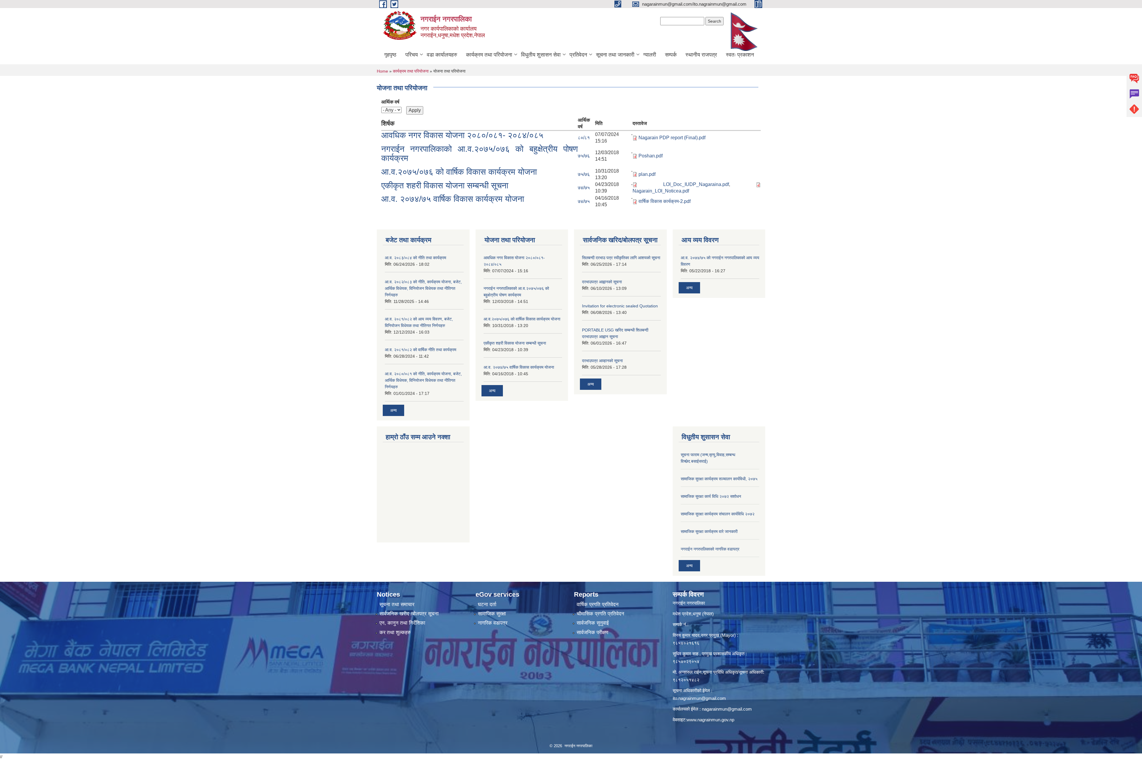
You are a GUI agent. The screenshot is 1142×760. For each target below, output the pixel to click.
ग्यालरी (649, 55)
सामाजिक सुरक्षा (492, 614)
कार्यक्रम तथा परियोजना (489, 55)
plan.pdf (647, 174)
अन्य (393, 410)
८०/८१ (584, 137)
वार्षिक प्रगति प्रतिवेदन (598, 604)
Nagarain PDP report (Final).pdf (672, 137)
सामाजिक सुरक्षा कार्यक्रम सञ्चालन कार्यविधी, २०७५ (719, 478)
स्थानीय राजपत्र (701, 55)
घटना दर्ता (487, 604)
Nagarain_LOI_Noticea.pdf (661, 190)
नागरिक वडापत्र (492, 623)
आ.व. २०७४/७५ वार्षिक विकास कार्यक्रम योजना (452, 199)
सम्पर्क (671, 55)
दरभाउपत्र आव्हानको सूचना (602, 360)
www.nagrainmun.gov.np (710, 719)
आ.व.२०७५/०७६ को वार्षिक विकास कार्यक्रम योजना (459, 171)
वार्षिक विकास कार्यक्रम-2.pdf (665, 201)
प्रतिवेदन (578, 55)
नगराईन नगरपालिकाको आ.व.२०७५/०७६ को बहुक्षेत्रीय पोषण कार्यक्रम (479, 153)
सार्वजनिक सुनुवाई (593, 623)
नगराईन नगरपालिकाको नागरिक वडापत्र (710, 549)
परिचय (411, 55)
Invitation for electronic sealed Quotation (620, 306)
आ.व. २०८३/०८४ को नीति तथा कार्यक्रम (415, 257)
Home (382, 71)
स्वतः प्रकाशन (740, 55)
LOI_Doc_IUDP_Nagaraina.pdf (696, 184)
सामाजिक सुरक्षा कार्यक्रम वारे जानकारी (709, 531)
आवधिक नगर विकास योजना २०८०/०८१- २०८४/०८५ (462, 135)
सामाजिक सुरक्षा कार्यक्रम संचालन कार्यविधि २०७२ (717, 514)
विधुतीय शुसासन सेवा (541, 55)
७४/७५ (584, 187)
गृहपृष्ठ (390, 55)
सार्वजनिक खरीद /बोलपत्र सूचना (409, 614)
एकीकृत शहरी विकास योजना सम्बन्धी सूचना (444, 185)
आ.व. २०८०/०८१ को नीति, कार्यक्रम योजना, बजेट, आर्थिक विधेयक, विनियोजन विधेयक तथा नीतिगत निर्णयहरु (423, 380)
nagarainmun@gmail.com (727, 708)
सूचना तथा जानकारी (615, 55)
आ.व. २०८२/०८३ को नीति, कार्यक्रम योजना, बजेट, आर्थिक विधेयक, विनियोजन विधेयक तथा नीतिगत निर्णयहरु (423, 288)
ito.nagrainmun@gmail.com (699, 698)
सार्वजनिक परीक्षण (592, 632)
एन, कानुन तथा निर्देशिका (402, 623)
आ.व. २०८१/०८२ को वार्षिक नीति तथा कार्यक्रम (420, 349)
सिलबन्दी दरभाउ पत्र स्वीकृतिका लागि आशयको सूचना (621, 257)
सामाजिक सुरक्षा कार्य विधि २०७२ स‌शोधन (711, 496)
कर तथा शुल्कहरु (395, 632)
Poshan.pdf (651, 155)
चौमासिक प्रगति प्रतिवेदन (600, 614)
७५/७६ (584, 155)
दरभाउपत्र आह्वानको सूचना (602, 281)
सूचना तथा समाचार (396, 604)
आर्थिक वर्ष (390, 101)
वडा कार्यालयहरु (442, 55)
